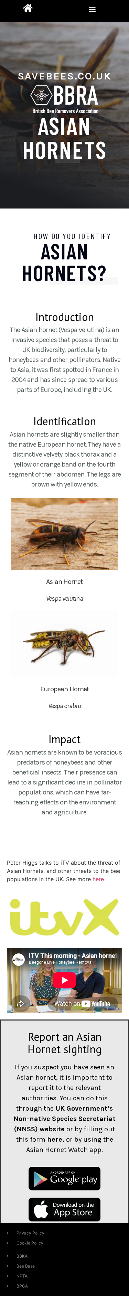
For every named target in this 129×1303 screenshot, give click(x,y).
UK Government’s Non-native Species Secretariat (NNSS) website (64, 1118)
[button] (92, 9)
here (98, 879)
